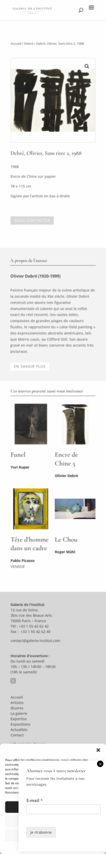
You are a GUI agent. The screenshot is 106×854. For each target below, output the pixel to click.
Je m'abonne (41, 832)
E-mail (34, 800)
